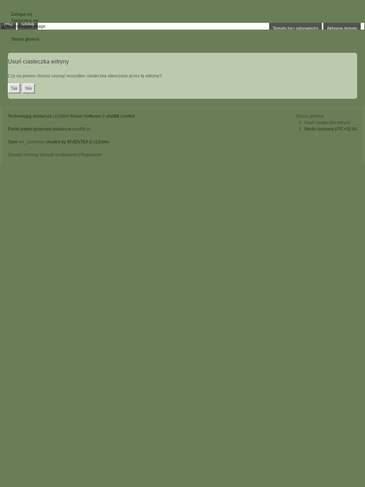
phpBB (59, 116)
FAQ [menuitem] (8, 23)
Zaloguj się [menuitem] (21, 14)
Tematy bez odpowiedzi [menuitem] (295, 28)
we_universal (32, 141)
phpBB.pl (81, 129)
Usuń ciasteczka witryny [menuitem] (327, 122)
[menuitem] (43, 154)
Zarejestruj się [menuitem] (24, 20)
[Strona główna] (182, 26)
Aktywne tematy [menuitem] (342, 28)
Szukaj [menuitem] (27, 23)
